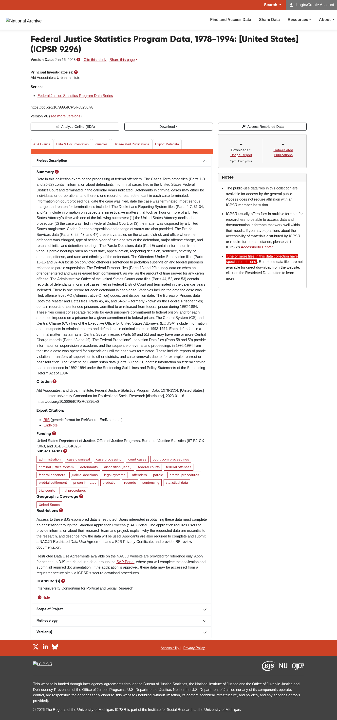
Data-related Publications (131, 144)
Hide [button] (46, 597)
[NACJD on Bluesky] (55, 648)
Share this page (122, 59)
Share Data (269, 20)
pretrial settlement (53, 482)
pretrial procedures (184, 475)
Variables (101, 144)
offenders (139, 475)
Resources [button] (298, 20)
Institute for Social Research (170, 709)
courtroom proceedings (171, 459)
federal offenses (178, 467)
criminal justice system (56, 467)
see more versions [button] (65, 116)
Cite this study (95, 59)
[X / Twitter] (36, 648)
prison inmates (84, 482)
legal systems (114, 475)
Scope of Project (50, 609)
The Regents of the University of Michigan (79, 709)
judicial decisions (85, 475)
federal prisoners (52, 475)
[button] (78, 59)
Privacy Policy (194, 648)
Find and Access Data (230, 20)
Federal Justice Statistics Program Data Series (75, 95)
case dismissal (78, 459)
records (130, 482)
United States (49, 505)
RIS (46, 420)
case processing (109, 459)
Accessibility (170, 648)
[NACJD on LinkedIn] (45, 648)
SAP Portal (125, 562)
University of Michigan (222, 709)
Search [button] (271, 5)
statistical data (177, 482)
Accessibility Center (257, 247)
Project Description (52, 161)
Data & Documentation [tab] (72, 144)
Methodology (47, 621)
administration (50, 459)
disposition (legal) (117, 467)
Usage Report (241, 155)
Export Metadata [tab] (167, 144)
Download (167, 127)
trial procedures (73, 490)
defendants (89, 467)
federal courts (149, 467)
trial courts (47, 490)
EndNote (50, 425)
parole (158, 475)
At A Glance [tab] (41, 144)
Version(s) (44, 632)
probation (110, 482)
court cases (137, 459)
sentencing (150, 482)
